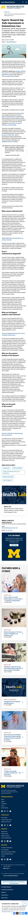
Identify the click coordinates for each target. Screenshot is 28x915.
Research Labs (4, 833)
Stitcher (17, 76)
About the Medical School (7, 853)
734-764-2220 (8, 530)
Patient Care (5, 815)
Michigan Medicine (7, 796)
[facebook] (2, 811)
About (2, 799)
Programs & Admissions (6, 847)
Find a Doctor (4, 817)
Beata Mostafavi (11, 42)
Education (4, 845)
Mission (3, 801)
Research (4, 829)
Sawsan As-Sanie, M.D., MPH (10, 135)
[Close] (25, 903)
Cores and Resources (6, 837)
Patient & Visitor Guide (6, 819)
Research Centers (5, 835)
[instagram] (5, 811)
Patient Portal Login (5, 821)
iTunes (3, 76)
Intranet (3, 856)
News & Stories (4, 807)
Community (4, 803)
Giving (2, 805)
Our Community (5, 849)
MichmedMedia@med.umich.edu (10, 528)
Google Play (9, 76)
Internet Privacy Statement (11, 911)
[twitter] (7, 811)
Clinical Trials (4, 831)
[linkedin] (7, 841)
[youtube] (10, 811)
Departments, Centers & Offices (8, 851)
